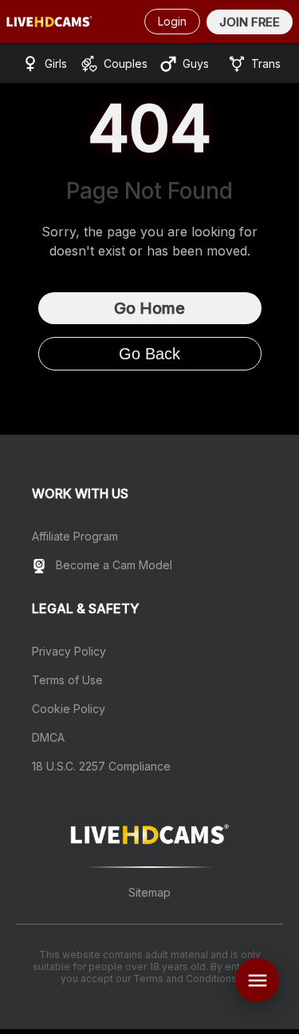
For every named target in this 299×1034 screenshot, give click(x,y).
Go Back (149, 353)
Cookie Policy (68, 708)
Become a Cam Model (112, 565)
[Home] (49, 22)
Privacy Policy (69, 651)
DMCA (48, 737)
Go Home (149, 308)
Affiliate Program (75, 536)
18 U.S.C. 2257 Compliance (101, 766)
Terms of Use (67, 680)
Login (172, 21)
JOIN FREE (249, 22)
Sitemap (149, 892)
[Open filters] (257, 980)
